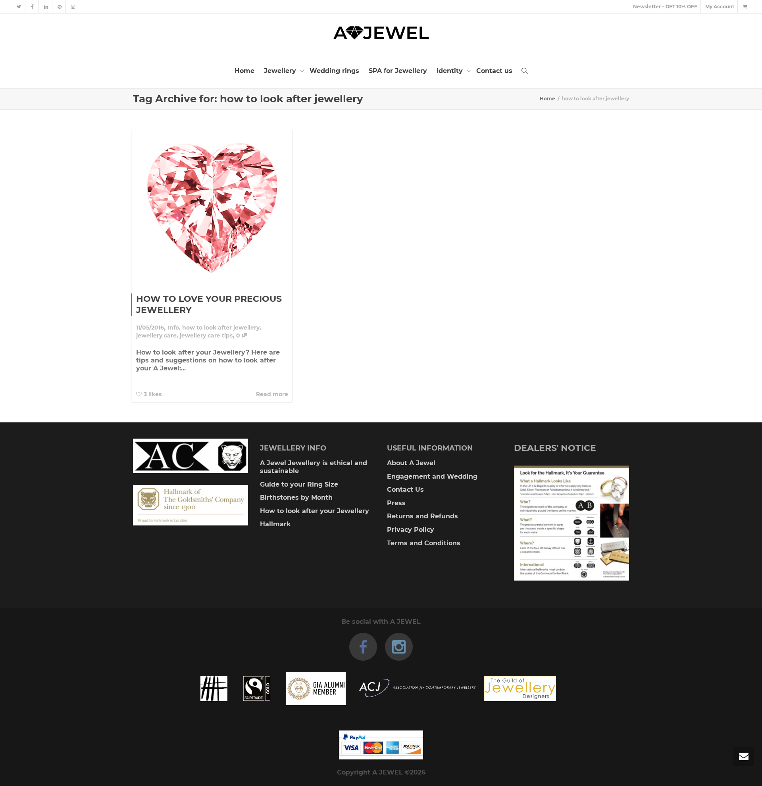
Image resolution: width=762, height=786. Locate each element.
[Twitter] (18, 6)
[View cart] (744, 6)
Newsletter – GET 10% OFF (665, 7)
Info (173, 327)
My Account (719, 7)
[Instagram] (72, 6)
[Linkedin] (45, 6)
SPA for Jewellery (398, 71)
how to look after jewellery (221, 327)
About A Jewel (411, 463)
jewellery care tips (206, 335)
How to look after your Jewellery (314, 511)
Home (244, 71)
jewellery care (156, 335)
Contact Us (405, 489)
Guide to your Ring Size (299, 484)
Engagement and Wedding (432, 476)
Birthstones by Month (296, 497)
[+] (212, 206)
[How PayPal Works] (381, 745)
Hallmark (275, 524)
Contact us (494, 71)
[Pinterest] (59, 6)
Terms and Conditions (423, 543)
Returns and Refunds (422, 516)
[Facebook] (32, 6)
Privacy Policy (410, 529)
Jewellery (281, 71)
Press (396, 503)
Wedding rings (334, 71)
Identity (451, 71)
